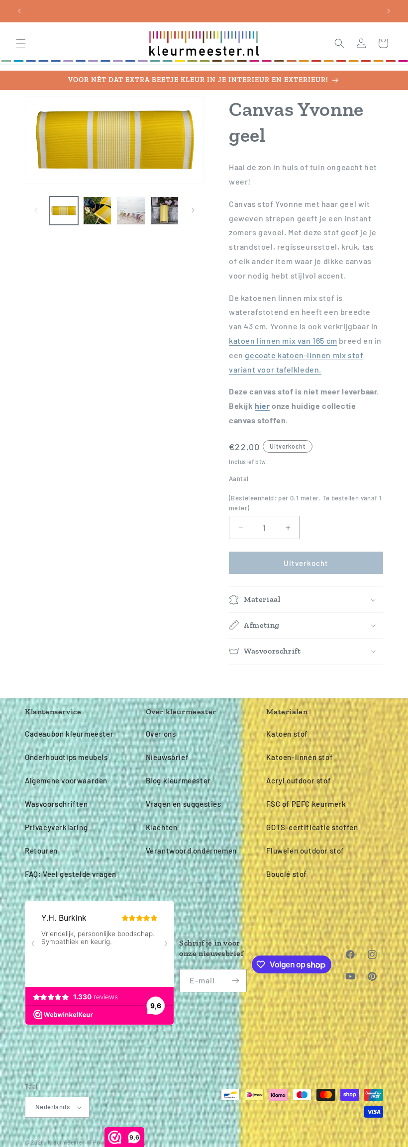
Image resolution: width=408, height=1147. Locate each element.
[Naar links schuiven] (36, 210)
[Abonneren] (235, 980)
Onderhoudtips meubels (66, 757)
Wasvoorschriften (56, 803)
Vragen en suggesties (183, 803)
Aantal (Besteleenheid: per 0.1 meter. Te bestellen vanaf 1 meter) (305, 493)
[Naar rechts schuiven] (193, 210)
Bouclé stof (286, 873)
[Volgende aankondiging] (389, 11)
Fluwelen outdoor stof (305, 850)
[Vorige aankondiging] (19, 11)
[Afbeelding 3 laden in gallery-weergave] (130, 210)
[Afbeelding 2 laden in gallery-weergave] (97, 210)
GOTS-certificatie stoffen (312, 827)
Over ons (161, 733)
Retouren (41, 850)
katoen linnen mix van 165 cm (283, 340)
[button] (21, 43)
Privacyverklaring (56, 827)
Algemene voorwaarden (66, 780)
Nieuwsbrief (167, 757)
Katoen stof (287, 733)
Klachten (162, 827)
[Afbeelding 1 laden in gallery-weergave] (63, 210)
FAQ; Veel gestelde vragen (70, 873)
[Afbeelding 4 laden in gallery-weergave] (164, 210)
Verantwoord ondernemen (191, 850)
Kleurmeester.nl (70, 1142)
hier (262, 405)
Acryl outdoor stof (298, 780)
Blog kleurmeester (178, 780)
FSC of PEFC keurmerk (306, 803)
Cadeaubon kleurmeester (69, 733)
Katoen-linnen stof (299, 757)
